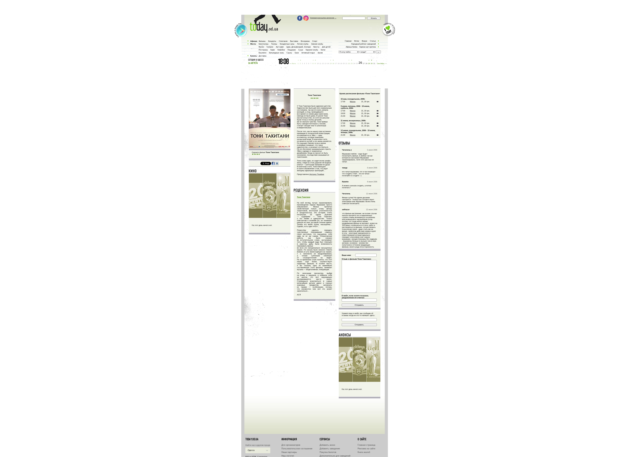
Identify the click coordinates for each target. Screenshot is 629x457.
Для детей (326, 47)
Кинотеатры (263, 44)
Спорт (314, 41)
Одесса (251, 450)
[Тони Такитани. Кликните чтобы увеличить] (269, 148)
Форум (364, 41)
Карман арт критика (367, 47)
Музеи (261, 47)
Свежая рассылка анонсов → (323, 18)
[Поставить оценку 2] (254, 154)
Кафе (272, 50)
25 (357, 63)
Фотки (356, 41)
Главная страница (366, 445)
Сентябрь (380, 63)
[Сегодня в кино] (253, 172)
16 (333, 63)
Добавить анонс (327, 445)
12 (323, 63)
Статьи (373, 41)
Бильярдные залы (276, 53)
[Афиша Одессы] (263, 32)
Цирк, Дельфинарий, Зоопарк (298, 47)
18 (339, 63)
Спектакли (283, 41)
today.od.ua (251, 439)
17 (336, 63)
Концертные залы (287, 44)
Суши (300, 50)
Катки (323, 50)
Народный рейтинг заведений (363, 44)
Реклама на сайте (366, 448)
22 (349, 63)
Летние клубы (302, 44)
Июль (294, 63)
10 (318, 63)
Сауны (289, 53)
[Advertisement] (314, 7)
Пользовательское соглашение (296, 448)
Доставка (262, 56)
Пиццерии (291, 50)
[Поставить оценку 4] (257, 154)
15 (331, 63)
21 (346, 63)
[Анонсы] (345, 336)
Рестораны (263, 50)
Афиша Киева (351, 47)
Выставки (294, 41)
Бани (297, 53)
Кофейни (281, 50)
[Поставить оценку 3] (256, 154)
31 (374, 63)
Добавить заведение (330, 448)
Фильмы (262, 41)
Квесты (316, 47)
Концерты (272, 41)
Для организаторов (290, 445)
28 (366, 63)
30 (372, 63)
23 (352, 63)
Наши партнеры (289, 452)
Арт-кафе (280, 47)
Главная (348, 41)
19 (341, 63)
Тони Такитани (303, 197)
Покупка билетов (328, 452)
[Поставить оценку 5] (259, 154)
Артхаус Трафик (316, 174)
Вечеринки (305, 41)
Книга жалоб (364, 452)
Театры (274, 44)
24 (354, 63)
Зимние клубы (317, 44)
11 (320, 63)
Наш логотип (287, 456)
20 (344, 63)
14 (328, 63)
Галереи (270, 47)
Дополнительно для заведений (335, 456)
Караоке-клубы (312, 50)
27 (364, 63)
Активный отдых (308, 53)
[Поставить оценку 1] (252, 154)
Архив (320, 53)
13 (325, 63)
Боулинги (262, 53)
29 (369, 63)
